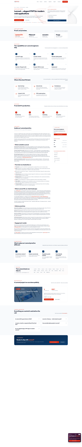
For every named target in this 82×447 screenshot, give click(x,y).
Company (59, 1)
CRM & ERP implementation (26, 157)
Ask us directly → (65, 313)
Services (41, 1)
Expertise (50, 1)
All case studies (57, 299)
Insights (54, 1)
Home (38, 1)
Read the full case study (48, 299)
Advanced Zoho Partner (35, 196)
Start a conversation (56, 20)
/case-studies (17, 232)
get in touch (45, 232)
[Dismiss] (80, 434)
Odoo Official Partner (44, 196)
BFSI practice (18, 190)
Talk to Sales (65, 1)
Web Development (22, 7)
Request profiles (59, 134)
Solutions (45, 1)
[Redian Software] (17, 2)
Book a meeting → (74, 440)
